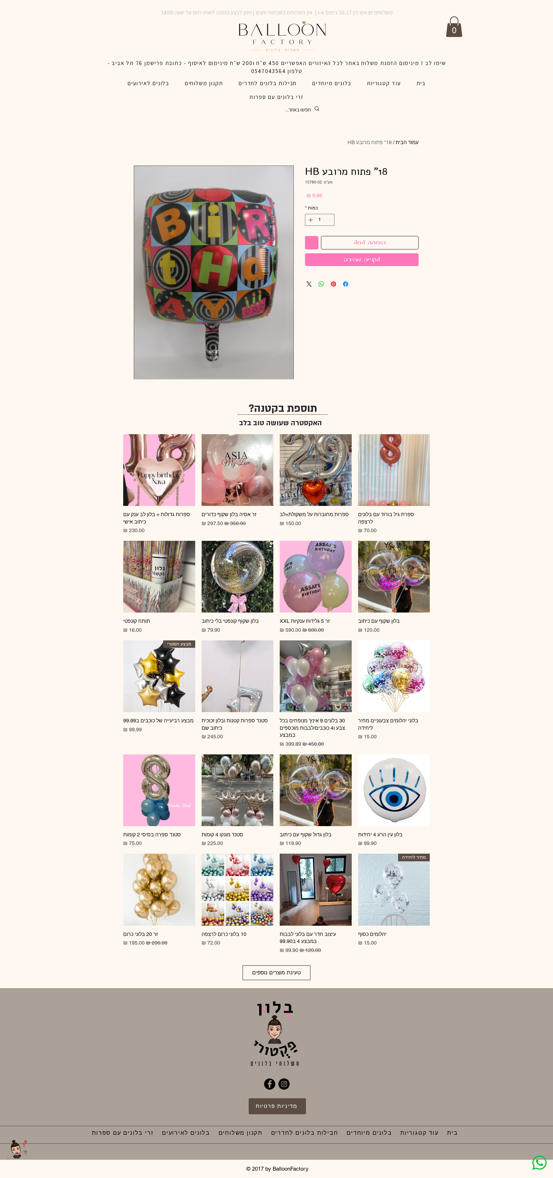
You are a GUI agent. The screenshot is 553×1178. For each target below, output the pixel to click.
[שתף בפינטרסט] (333, 284)
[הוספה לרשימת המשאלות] (311, 242)
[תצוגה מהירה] (394, 470)
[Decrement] (329, 219)
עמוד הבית (407, 142)
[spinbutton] (319, 219)
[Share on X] (309, 284)
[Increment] (310, 219)
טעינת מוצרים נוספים (276, 972)
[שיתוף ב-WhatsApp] (321, 284)
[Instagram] (284, 1084)
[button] (454, 26)
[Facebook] (269, 1084)
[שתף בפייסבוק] (345, 284)
